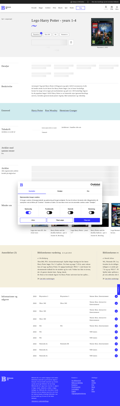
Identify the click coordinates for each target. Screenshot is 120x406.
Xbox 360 (47, 34)
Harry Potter (37, 110)
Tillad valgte (60, 220)
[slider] (102, 33)
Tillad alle (87, 220)
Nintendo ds (64, 34)
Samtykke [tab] (32, 191)
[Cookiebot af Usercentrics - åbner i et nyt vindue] (92, 184)
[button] (75, 296)
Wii (55, 34)
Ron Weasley (51, 110)
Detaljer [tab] (60, 191)
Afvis (33, 220)
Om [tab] (88, 191)
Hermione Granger (68, 110)
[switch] (49, 212)
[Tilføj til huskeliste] (71, 42)
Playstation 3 (36, 34)
